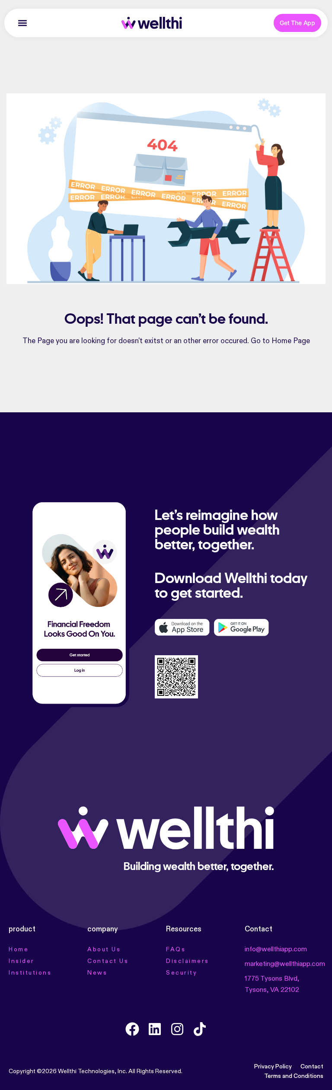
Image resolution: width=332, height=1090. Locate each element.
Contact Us (107, 961)
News (97, 973)
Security (181, 973)
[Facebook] (132, 1029)
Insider (22, 961)
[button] (22, 23)
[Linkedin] (155, 1029)
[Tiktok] (200, 1029)
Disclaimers (187, 961)
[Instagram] (177, 1029)
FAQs (175, 950)
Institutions (30, 973)
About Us (104, 950)
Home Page (290, 341)
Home (19, 950)
